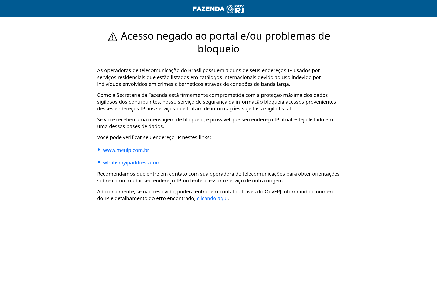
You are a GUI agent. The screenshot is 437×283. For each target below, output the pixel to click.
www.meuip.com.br (126, 150)
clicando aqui (212, 198)
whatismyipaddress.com (132, 162)
